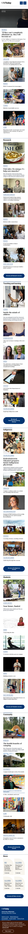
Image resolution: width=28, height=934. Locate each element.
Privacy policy (12, 918)
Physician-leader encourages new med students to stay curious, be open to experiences (14, 131)
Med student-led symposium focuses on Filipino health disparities (14, 698)
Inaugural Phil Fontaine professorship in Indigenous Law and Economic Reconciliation (13, 515)
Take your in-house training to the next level (13, 341)
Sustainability (6, 769)
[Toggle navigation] (24, 3)
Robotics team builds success (11, 108)
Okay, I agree (8, 931)
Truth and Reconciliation (9, 511)
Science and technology (9, 194)
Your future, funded (11, 606)
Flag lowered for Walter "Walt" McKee (8, 885)
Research (5, 83)
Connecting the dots (8, 632)
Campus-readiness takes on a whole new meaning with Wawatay (13, 491)
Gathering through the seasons (11, 560)
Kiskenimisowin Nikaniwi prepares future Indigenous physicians (11, 461)
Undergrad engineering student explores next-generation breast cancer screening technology (12, 199)
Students (5, 105)
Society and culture (8, 264)
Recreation (5, 740)
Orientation (6, 488)
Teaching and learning (8, 408)
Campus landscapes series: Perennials (13, 772)
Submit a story (5, 917)
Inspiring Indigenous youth (10, 411)
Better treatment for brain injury (12, 86)
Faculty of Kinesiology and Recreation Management (12, 791)
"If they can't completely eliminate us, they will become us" (12, 34)
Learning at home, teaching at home (13, 538)
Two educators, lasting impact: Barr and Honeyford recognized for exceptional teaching (13, 365)
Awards (5, 361)
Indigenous (4, 29)
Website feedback (6, 920)
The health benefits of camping (12, 744)
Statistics (5, 385)
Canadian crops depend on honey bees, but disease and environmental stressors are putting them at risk (14, 63)
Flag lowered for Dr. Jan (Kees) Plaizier (19, 885)
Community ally (7, 816)
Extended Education (8, 338)
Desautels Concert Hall (9, 835)
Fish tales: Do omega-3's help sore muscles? (13, 170)
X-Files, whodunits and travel (11, 794)
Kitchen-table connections (10, 222)
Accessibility (5, 918)
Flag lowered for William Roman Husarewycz (18, 867)
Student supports (7, 602)
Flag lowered (18, 862)
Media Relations (14, 917)
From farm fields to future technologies (10, 244)
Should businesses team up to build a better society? (13, 267)
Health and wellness (8, 695)
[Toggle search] (21, 3)
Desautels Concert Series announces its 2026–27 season (13, 838)
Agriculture (6, 59)
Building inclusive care (9, 676)
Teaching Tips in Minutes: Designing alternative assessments (8, 867)
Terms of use (20, 918)
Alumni (5, 127)
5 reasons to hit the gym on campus (13, 654)
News (5, 862)
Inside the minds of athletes (11, 313)
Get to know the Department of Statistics (11, 389)
